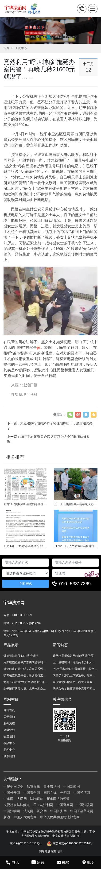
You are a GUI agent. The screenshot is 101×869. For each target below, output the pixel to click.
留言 (40, 863)
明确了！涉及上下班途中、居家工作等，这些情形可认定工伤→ (75, 675)
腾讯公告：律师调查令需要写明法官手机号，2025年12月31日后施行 (75, 688)
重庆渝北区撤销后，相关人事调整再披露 (75, 682)
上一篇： (48, 439)
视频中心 (9, 743)
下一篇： (50, 425)
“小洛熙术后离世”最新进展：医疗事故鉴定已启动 (75, 669)
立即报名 (25, 584)
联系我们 (9, 756)
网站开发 (44, 851)
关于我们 (9, 716)
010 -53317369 (75, 583)
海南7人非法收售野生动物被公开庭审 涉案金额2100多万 (26, 682)
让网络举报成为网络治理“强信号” (73, 655)
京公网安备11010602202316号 (73, 843)
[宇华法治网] (24, 8)
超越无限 (56, 851)
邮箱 (66, 863)
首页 (6, 48)
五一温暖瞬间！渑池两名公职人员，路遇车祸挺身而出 (75, 662)
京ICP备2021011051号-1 (26, 843)
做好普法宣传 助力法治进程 (21, 655)
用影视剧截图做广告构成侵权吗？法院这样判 (26, 662)
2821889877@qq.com (26, 623)
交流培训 (9, 736)
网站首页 (9, 710)
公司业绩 (9, 730)
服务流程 (9, 723)
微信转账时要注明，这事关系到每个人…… (26, 669)
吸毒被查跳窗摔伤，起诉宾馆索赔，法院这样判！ (26, 675)
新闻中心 (21, 48)
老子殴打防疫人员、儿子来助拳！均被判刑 (26, 688)
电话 (15, 863)
